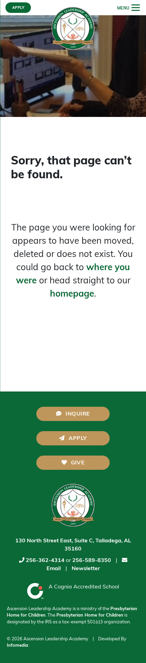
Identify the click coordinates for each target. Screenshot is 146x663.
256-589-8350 (91, 560)
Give (77, 463)
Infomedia (17, 645)
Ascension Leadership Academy (55, 639)
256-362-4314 (45, 560)
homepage (72, 294)
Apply (77, 438)
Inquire (77, 414)
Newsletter (86, 568)
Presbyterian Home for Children (89, 615)
